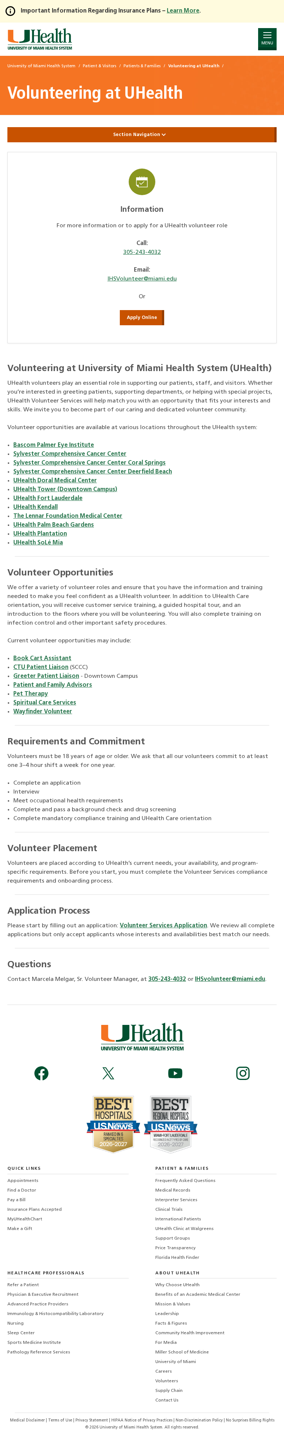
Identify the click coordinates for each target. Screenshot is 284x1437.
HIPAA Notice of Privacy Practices (141, 1421)
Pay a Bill (16, 1200)
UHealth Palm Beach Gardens (53, 525)
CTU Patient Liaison (40, 667)
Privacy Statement (92, 1421)
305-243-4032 (142, 252)
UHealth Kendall (35, 507)
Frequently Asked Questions (185, 1181)
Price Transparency (175, 1248)
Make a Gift (19, 1229)
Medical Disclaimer (28, 1421)
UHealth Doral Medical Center (55, 481)
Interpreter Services (176, 1200)
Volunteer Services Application (163, 926)
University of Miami (175, 1362)
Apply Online (142, 317)
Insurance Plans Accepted (34, 1209)
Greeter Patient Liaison (46, 676)
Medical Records (172, 1190)
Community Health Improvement (189, 1333)
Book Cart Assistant (42, 659)
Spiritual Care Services (44, 703)
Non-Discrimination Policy (199, 1421)
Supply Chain (169, 1391)
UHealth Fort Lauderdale (47, 499)
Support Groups (172, 1238)
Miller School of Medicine (182, 1352)
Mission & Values (172, 1304)
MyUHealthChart (24, 1219)
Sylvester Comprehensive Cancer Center (69, 454)
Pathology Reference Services (38, 1352)
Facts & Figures (171, 1323)
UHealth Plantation (40, 534)
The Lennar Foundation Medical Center (67, 516)
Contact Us (167, 1400)
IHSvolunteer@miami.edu (230, 979)
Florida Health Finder (177, 1258)
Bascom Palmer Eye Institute (53, 445)
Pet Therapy (30, 694)
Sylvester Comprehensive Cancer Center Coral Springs (89, 463)
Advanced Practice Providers (37, 1304)
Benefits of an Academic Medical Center (197, 1294)
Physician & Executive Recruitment (42, 1294)
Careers (163, 1371)
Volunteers (166, 1381)
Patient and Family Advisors (52, 685)
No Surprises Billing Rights (250, 1421)
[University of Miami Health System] (39, 39)
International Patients (178, 1219)
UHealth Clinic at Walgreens (184, 1229)
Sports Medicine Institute (34, 1343)
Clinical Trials (169, 1209)
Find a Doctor (21, 1190)
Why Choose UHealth (177, 1285)
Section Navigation (137, 134)
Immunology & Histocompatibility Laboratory (55, 1314)
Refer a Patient (23, 1285)
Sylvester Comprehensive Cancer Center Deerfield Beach (92, 472)
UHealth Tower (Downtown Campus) (65, 490)
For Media (166, 1343)
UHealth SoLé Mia (38, 543)
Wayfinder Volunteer (42, 712)
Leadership (167, 1314)
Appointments (22, 1181)
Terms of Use (60, 1421)
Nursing (15, 1323)
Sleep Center (21, 1333)
